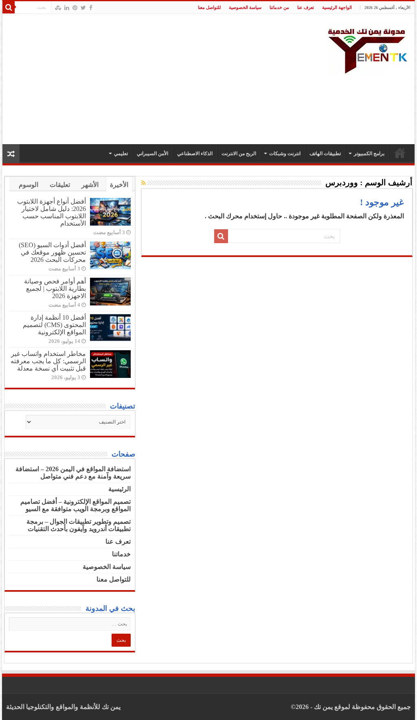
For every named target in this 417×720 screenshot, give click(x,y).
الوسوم (28, 184)
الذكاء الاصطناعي (195, 153)
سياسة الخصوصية (245, 7)
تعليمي (121, 153)
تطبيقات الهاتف (325, 153)
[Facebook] (90, 8)
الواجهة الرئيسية (337, 7)
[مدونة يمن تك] (367, 47)
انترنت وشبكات (285, 153)
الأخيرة (119, 184)
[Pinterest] (75, 8)
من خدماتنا (279, 7)
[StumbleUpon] (58, 8)
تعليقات (60, 184)
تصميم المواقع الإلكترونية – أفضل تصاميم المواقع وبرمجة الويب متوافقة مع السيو (75, 505)
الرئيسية (399, 152)
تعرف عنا (305, 7)
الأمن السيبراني (152, 153)
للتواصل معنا (209, 7)
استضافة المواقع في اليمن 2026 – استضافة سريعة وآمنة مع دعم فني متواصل (73, 472)
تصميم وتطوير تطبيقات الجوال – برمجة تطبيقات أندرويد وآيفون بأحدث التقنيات (78, 525)
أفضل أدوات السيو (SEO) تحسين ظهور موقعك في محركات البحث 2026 (52, 252)
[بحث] (8, 7)
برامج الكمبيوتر (369, 153)
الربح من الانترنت (239, 153)
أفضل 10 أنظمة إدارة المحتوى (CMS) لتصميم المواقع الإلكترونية (54, 325)
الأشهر (90, 184)
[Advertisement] (157, 79)
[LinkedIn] (67, 8)
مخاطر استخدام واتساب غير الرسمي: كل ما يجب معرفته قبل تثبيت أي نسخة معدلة (48, 361)
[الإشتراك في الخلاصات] (143, 183)
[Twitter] (83, 8)
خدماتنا (121, 554)
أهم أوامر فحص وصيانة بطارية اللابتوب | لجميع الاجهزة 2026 (55, 288)
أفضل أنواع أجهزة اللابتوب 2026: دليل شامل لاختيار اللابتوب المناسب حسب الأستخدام (51, 212)
